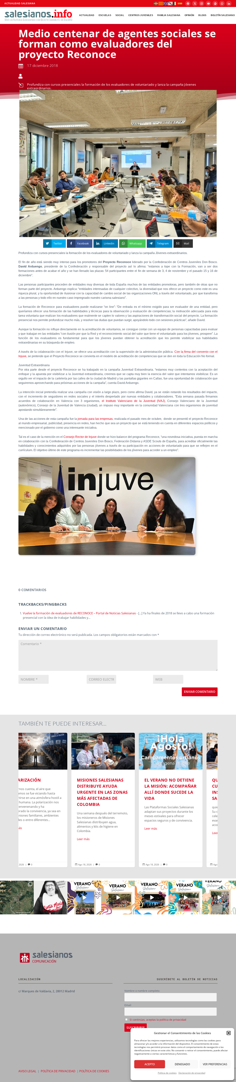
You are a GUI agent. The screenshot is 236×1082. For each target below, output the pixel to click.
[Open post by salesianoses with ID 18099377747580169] (219, 897)
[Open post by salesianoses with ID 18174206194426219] (185, 897)
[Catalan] (161, 3)
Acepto (150, 1064)
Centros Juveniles (140, 15)
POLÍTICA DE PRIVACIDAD (58, 1071)
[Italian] (175, 3)
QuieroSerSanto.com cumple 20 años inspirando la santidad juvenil (185, 800)
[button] (228, 1033)
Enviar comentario (199, 692)
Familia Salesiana (168, 15)
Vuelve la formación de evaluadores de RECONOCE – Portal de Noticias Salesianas (79, 613)
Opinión (189, 15)
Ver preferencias (215, 1064)
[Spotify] (215, 3)
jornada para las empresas (95, 418)
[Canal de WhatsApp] (222, 3)
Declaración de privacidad (191, 1072)
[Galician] (170, 3)
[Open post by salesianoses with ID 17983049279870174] (152, 897)
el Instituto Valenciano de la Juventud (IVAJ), (134, 400)
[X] (194, 3)
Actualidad (86, 15)
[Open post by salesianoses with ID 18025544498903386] (17, 897)
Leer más (30, 839)
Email (127, 1005)
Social (119, 15)
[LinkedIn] (229, 3)
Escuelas (105, 15)
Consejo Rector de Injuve (80, 436)
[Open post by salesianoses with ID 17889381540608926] (50, 897)
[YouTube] (208, 3)
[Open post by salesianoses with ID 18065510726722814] (84, 897)
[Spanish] (180, 3)
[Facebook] (188, 3)
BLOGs (202, 15)
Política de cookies (167, 1072)
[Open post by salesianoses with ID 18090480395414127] (118, 897)
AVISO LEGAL (27, 1071)
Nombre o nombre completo (141, 990)
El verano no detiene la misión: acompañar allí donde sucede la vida (118, 800)
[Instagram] (201, 3)
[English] (165, 3)
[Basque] (156, 3)
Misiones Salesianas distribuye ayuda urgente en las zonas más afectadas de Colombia (50, 800)
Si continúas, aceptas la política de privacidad (158, 1019)
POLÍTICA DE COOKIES (94, 1071)
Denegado (182, 1064)
